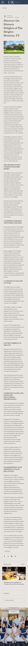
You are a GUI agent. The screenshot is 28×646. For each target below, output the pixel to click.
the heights (7, 551)
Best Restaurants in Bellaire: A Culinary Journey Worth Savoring (14, 583)
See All (23, 564)
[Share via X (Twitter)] (8, 556)
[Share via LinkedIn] (11, 556)
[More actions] (23, 16)
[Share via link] (15, 556)
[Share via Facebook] (4, 556)
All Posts (4, 8)
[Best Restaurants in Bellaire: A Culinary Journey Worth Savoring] (14, 573)
